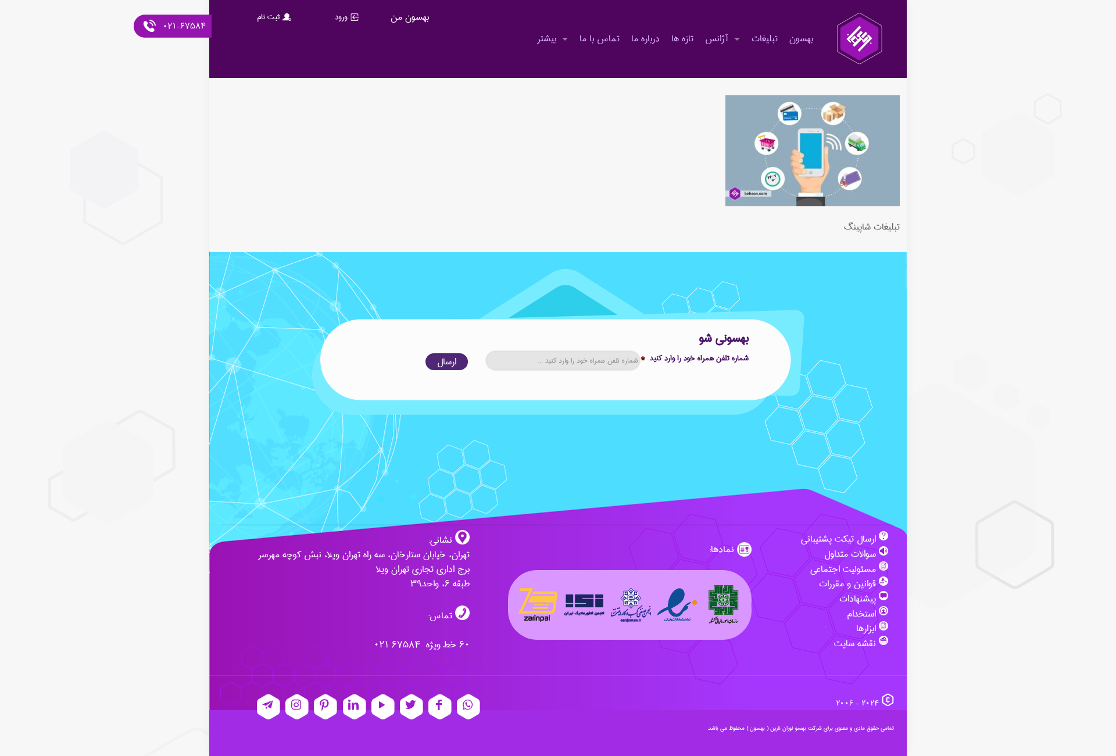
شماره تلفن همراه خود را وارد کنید (695, 358)
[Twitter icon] (412, 707)
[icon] (269, 707)
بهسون (757, 728)
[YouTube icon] (383, 707)
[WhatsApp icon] (468, 707)
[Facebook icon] (440, 707)
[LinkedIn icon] (355, 707)
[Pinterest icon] (325, 707)
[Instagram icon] (297, 707)
